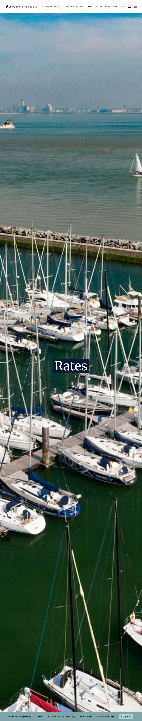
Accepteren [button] (126, 716)
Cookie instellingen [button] (106, 716)
